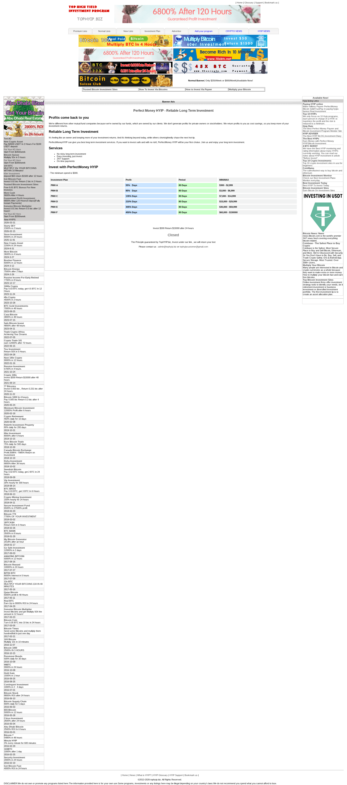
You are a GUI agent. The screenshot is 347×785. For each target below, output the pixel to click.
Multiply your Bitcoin (240, 89)
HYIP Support (176, 775)
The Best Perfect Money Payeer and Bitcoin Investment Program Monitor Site (322, 128)
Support (259, 2)
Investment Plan (152, 31)
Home (240, 2)
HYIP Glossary (160, 775)
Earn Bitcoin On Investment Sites (319, 189)
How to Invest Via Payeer (199, 89)
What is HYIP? (144, 775)
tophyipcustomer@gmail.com (194, 246)
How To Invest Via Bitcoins (153, 89)
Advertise (176, 31)
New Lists (128, 31)
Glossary (248, 2)
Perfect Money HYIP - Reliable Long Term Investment (173, 110)
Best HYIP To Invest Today (316, 184)
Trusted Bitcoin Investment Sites (100, 89)
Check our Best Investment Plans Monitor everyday (319, 178)
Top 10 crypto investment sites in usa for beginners (322, 163)
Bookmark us (271, 2)
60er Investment (12, 173)
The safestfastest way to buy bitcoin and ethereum (322, 170)
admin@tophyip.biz (167, 246)
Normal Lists (104, 31)
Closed (173, 235)
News (132, 775)
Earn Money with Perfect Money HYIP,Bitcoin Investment (318, 141)
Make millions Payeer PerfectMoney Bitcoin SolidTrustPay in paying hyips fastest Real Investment (321, 107)
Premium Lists (80, 31)
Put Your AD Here (12, 149)
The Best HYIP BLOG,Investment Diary (322, 134)
